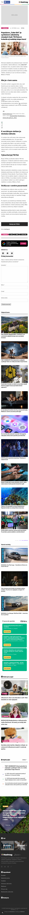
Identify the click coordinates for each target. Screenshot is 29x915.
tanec (12, 234)
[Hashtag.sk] (23, 2)
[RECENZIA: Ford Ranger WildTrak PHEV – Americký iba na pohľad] (14, 603)
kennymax (12, 911)
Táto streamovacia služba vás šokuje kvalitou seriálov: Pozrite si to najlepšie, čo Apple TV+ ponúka (13, 590)
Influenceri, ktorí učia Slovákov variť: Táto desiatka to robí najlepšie (14, 698)
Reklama (3, 886)
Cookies (3, 881)
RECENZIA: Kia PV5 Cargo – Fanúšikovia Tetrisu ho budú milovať (14, 565)
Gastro (5, 693)
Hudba (6, 806)
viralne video (23, 234)
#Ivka (22, 28)
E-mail (3, 291)
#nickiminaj (21, 115)
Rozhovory (6, 716)
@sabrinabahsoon (7, 113)
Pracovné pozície (8, 621)
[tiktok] (11, 867)
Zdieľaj (7, 2)
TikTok (3, 99)
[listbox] (22, 760)
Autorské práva (5, 878)
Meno (3, 284)
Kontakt (3, 875)
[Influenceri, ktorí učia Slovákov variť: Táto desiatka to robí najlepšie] (14, 687)
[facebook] (1, 867)
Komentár (3, 265)
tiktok (17, 234)
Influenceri (5, 28)
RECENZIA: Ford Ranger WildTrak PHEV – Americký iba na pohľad (14, 614)
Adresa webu (4, 297)
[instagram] (8, 867)
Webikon (22, 911)
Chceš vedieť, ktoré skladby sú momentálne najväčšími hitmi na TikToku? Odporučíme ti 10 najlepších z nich (14, 815)
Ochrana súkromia (6, 883)
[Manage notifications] (2, 912)
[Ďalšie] (26, 845)
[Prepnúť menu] (2, 2)
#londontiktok (13, 115)
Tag (19, 103)
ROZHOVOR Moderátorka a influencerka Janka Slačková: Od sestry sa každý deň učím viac (14, 722)
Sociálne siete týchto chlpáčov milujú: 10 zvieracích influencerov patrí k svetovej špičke (14, 747)
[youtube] (5, 867)
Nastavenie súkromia (7, 891)
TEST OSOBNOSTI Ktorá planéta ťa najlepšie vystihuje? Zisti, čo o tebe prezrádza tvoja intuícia (16, 767)
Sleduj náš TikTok (14, 224)
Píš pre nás (4, 889)
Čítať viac (8, 825)
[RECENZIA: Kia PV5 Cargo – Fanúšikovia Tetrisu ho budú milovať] (14, 555)
